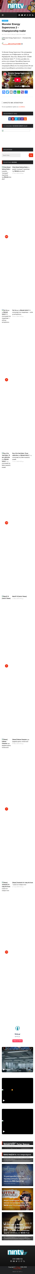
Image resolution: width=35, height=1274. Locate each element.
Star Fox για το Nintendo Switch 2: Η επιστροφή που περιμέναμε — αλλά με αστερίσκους (22, 312)
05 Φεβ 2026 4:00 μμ (9, 1146)
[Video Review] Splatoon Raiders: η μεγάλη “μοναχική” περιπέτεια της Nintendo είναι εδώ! (20, 169)
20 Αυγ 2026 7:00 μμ (9, 1159)
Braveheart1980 (21, 34)
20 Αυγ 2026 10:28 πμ (9, 1183)
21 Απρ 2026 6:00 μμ (17, 886)
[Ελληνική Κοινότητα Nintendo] (17, 9)
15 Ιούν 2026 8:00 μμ (18, 461)
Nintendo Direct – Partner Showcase (16, 1144)
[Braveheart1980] (5, 44)
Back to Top (17, 1271)
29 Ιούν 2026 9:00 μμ (18, 316)
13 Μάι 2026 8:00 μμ (17, 598)
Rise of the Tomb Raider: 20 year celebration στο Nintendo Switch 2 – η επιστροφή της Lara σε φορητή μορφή (21, 456)
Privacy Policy (17, 1268)
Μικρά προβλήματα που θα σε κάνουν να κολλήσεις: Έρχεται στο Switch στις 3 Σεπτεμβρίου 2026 (17, 1202)
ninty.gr (18, 1267)
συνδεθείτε (22, 107)
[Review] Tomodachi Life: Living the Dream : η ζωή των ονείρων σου (22, 883)
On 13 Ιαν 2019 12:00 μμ (8, 34)
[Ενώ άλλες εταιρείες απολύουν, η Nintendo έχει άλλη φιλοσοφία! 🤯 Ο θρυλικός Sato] (17, 1059)
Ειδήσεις (5, 20)
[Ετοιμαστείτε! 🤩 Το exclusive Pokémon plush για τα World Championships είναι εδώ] (17, 1090)
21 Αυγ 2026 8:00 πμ (9, 1207)
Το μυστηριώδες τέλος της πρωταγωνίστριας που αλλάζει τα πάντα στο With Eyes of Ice (17, 1178)
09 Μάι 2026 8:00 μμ (17, 743)
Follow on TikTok (17, 1040)
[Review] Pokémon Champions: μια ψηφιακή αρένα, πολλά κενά (20, 740)
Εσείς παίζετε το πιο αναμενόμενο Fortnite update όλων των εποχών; (17, 1155)
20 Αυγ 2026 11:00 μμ (9, 1237)
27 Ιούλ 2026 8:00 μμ (18, 173)
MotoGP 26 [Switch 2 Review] (19, 596)
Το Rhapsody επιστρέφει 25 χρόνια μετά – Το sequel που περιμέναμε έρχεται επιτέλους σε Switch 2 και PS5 (17, 1231)
